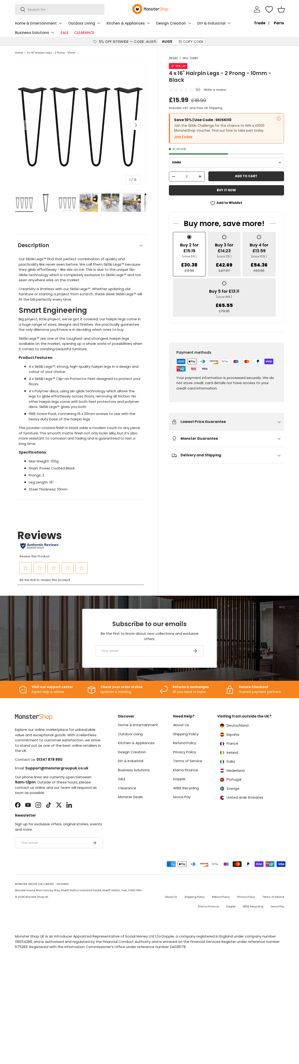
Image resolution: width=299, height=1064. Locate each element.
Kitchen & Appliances (126, 23)
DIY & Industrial (211, 23)
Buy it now (226, 190)
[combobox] (59, 9)
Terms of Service (187, 760)
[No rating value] (182, 90)
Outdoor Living (81, 23)
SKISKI (173, 58)
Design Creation (171, 23)
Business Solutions (32, 32)
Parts (279, 23)
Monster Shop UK (36, 897)
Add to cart (246, 176)
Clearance (127, 788)
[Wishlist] (269, 9)
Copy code (193, 41)
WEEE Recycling (186, 788)
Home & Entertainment (36, 23)
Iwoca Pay (182, 796)
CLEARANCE (84, 32)
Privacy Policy (184, 752)
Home (19, 52)
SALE (64, 32)
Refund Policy (184, 742)
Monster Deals (130, 796)
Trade (259, 23)
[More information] (278, 118)
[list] (80, 125)
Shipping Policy (186, 734)
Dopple (179, 778)
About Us (181, 724)
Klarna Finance (185, 770)
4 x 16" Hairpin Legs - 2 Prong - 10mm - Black (53, 52)
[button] (281, 9)
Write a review (215, 89)
